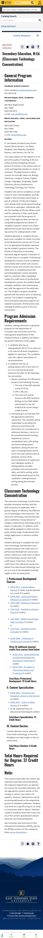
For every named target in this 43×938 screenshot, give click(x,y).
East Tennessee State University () (6, 2)
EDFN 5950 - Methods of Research (25, 603)
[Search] (40, 20)
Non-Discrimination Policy (27, 916)
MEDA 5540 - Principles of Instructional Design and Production (23, 670)
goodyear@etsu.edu (27, 90)
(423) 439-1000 (16, 913)
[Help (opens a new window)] (38, 47)
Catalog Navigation (21, 35)
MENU (40, 4)
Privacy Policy (13, 916)
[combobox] (21, 10)
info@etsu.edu (29, 913)
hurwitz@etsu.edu (18, 134)
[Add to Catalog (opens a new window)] (27, 47)
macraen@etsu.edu (19, 114)
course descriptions (18, 832)
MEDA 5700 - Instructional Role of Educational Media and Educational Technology (25, 657)
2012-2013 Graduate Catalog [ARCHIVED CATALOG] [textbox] (20, 10)
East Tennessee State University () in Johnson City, (21, 896)
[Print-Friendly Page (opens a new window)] (33, 47)
